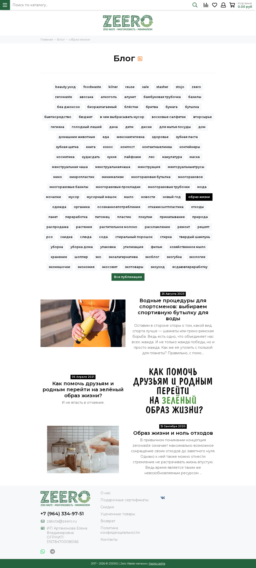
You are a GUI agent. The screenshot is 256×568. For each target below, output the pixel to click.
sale (145, 87)
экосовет (110, 267)
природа (200, 217)
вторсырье (202, 117)
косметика (65, 157)
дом (202, 127)
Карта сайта (157, 563)
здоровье (160, 137)
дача (113, 127)
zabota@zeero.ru (62, 521)
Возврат (107, 521)
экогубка (174, 257)
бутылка (192, 107)
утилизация (133, 247)
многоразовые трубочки (169, 187)
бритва (152, 107)
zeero (196, 87)
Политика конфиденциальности (120, 530)
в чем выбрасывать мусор (122, 117)
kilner (113, 87)
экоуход (158, 267)
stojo (180, 87)
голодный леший (87, 127)
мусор (73, 197)
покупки (145, 217)
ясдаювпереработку (190, 267)
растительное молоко (118, 227)
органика (82, 207)
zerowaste (63, 97)
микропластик (82, 177)
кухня (111, 157)
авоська (86, 97)
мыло (129, 197)
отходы (197, 207)
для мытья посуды (175, 127)
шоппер (81, 257)
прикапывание (172, 217)
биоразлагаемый (102, 107)
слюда (86, 237)
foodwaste (92, 87)
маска (195, 157)
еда (105, 137)
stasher (162, 87)
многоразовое (190, 177)
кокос (108, 147)
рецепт (204, 227)
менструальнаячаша (112, 167)
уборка (57, 247)
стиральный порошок (133, 237)
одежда (59, 207)
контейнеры (190, 147)
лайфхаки (132, 157)
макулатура (172, 157)
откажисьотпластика (166, 207)
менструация (149, 167)
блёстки (131, 107)
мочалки (53, 197)
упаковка (108, 247)
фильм (156, 247)
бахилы (194, 97)
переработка (76, 217)
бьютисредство (57, 117)
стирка (166, 237)
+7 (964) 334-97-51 (62, 513)
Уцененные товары (117, 514)
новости (148, 197)
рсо (49, 237)
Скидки (107, 507)
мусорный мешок (101, 197)
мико (57, 177)
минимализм (113, 177)
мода (201, 187)
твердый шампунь (194, 237)
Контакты (109, 539)
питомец (102, 217)
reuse (129, 87)
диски (146, 127)
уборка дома (81, 247)
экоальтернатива (123, 257)
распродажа (57, 227)
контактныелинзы (157, 147)
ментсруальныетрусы (186, 167)
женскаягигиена (130, 137)
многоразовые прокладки (118, 187)
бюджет (85, 117)
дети (129, 127)
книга (91, 147)
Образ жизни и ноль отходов (173, 433)
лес (151, 157)
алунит (130, 97)
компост (127, 147)
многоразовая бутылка (150, 177)
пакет (53, 217)
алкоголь (109, 97)
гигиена (57, 127)
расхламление (157, 227)
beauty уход (65, 87)
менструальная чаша (70, 167)
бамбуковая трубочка (162, 97)
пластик (124, 217)
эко (98, 257)
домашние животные (76, 137)
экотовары (134, 267)
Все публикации (128, 277)
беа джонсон (68, 107)
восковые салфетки (169, 117)
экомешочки (59, 267)
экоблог (152, 257)
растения (84, 227)
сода (103, 237)
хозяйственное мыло (188, 247)
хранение (59, 257)
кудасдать (91, 157)
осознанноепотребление (118, 207)
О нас (105, 493)
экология (197, 257)
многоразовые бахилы (69, 187)
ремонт (184, 227)
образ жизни (199, 197)
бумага (172, 107)
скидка (66, 237)
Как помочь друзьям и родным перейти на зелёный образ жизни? (83, 389)
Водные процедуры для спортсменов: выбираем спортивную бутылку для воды (173, 310)
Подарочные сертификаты (124, 500)
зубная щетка (67, 147)
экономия (86, 267)
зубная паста (187, 137)
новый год (172, 197)
